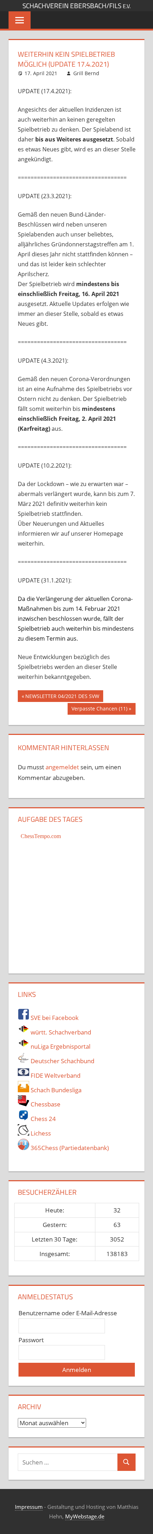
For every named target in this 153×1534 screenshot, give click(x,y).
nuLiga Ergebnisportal (59, 1046)
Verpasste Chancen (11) (99, 710)
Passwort (31, 1340)
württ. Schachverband (60, 1032)
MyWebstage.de (84, 1516)
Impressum (29, 1506)
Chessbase (44, 1104)
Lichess (40, 1133)
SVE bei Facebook (54, 1018)
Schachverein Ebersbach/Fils (76, 6)
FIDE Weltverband (54, 1075)
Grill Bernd (86, 73)
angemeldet (62, 767)
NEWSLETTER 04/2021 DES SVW (62, 697)
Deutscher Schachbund (61, 1061)
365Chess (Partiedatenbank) (69, 1148)
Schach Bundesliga (55, 1090)
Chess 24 (42, 1119)
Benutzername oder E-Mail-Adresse (68, 1313)
